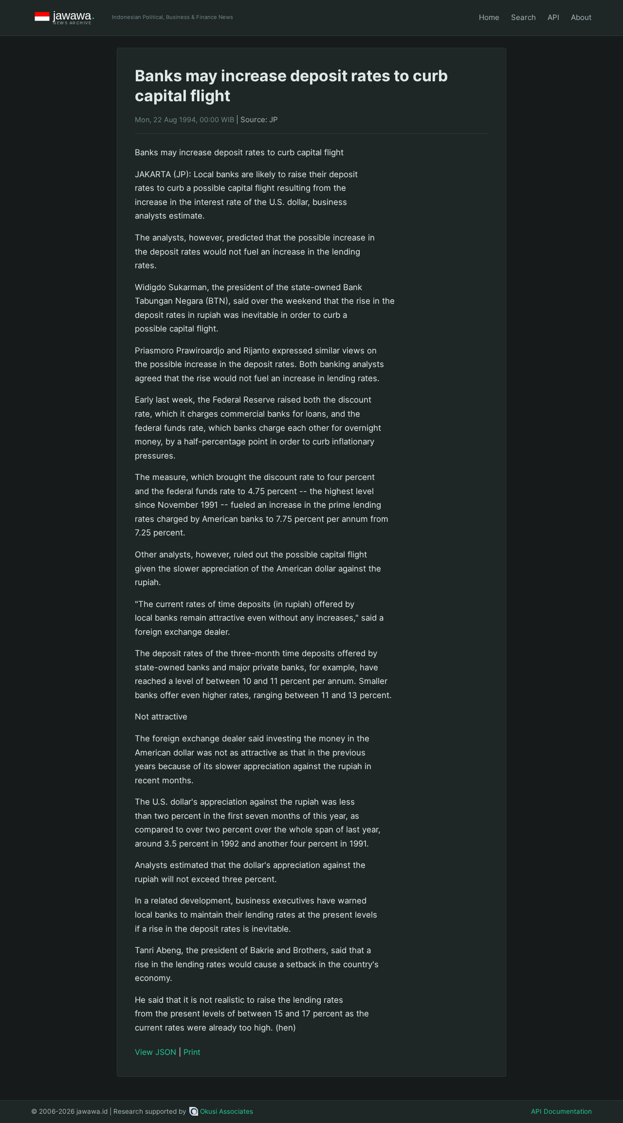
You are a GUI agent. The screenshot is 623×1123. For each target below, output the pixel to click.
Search (523, 17)
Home (489, 17)
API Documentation (561, 1111)
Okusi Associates (226, 1111)
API (553, 17)
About (581, 17)
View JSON (155, 1052)
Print (192, 1052)
